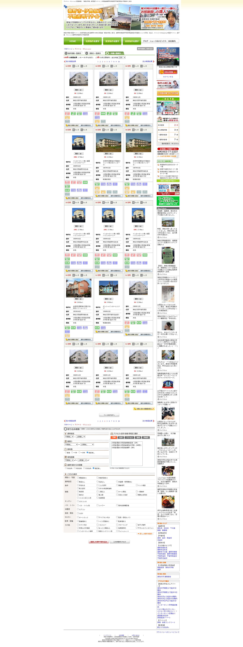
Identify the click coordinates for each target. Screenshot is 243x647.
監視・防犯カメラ (124, 517)
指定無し (92, 452)
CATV (81, 513)
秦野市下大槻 (162, 552)
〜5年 (75, 452)
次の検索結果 (147, 61)
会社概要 (121, 635)
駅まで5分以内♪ (163, 627)
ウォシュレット (123, 531)
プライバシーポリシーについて (167, 632)
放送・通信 (69, 513)
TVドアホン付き (104, 517)
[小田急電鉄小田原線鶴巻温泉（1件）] (127, 443)
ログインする (168, 77)
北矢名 (166, 528)
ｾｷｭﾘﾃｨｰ (68, 517)
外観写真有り (103, 478)
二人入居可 (102, 485)
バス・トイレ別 (84, 505)
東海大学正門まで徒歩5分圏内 (166, 602)
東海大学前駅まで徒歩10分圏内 (167, 593)
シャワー (102, 505)
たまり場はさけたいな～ (166, 609)
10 (119, 61)
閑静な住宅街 (142, 495)
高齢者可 (121, 485)
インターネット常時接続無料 (167, 606)
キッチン (68, 501)
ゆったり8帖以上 (104, 528)
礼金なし (102, 482)
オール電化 (122, 491)
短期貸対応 (122, 528)
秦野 (159, 569)
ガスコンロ (83, 501)
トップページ (107, 635)
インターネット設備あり (166, 613)
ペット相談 (142, 485)
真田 (159, 538)
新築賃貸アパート (164, 618)
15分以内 (88, 468)
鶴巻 (159, 530)
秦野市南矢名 (162, 548)
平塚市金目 (161, 556)
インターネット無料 (86, 531)
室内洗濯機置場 (123, 505)
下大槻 (172, 528)
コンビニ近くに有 (85, 498)
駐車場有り (122, 521)
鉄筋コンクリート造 (105, 531)
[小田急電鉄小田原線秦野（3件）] (127, 447)
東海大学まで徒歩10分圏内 (167, 599)
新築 (159, 622)
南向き (81, 495)
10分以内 (79, 468)
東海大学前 (169, 567)
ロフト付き (83, 525)
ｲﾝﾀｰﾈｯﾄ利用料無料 (105, 488)
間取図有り (83, 478)
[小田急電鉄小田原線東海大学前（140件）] (127, 445)
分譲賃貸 (102, 498)
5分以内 (69, 468)
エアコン (82, 509)
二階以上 (102, 491)
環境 (66, 492)
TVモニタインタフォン (146, 528)
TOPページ (68, 49)
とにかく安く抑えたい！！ (167, 611)
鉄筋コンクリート (168, 622)
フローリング (122, 525)
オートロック (83, 517)
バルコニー (102, 525)
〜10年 (83, 452)
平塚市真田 (161, 554)
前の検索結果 (71, 61)
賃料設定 (68, 481)
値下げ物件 (142, 525)
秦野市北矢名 (162, 550)
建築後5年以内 (162, 615)
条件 (66, 485)
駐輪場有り (83, 521)
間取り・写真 (70, 477)
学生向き (82, 485)
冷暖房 (67, 509)
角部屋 (81, 491)
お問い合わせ (135, 635)
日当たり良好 (122, 495)
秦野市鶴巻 (173, 552)
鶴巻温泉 (160, 567)
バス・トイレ (70, 505)
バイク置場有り (104, 521)
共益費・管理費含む (125, 482)
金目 (163, 538)
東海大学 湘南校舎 (164, 577)
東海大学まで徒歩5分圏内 (166, 596)
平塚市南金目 (172, 556)
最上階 (101, 495)
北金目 (159, 540)
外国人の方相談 (84, 528)
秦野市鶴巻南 (172, 554)
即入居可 (82, 488)
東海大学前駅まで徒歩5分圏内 (166, 589)
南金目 (169, 538)
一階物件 (141, 491)
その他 (67, 525)
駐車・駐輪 (69, 521)
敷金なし (82, 482)
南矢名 (159, 528)
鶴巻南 (164, 530)
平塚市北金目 (162, 558)
